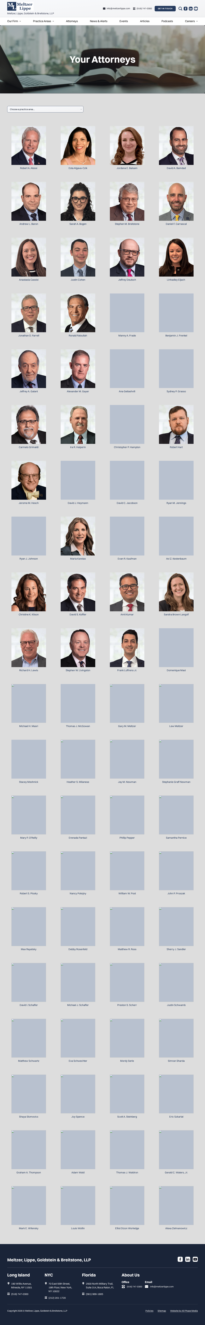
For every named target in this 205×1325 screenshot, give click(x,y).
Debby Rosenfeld (77, 949)
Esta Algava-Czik (78, 168)
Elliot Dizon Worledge (127, 1228)
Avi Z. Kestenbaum (176, 558)
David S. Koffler (78, 614)
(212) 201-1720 (57, 1297)
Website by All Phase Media (184, 1310)
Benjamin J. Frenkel (176, 335)
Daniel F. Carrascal (176, 223)
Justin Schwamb (176, 1005)
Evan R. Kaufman (127, 558)
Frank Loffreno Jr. (127, 670)
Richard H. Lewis (28, 670)
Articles (144, 21)
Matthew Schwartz (28, 1060)
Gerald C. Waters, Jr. (176, 1172)
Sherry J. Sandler (176, 949)
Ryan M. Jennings (176, 503)
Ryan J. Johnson (29, 558)
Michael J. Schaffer (78, 1005)
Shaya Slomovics (28, 1116)
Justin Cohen (78, 279)
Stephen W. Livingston (78, 670)
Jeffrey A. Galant (29, 391)
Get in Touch (165, 8)
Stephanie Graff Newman (176, 782)
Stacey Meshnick (28, 782)
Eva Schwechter (78, 1060)
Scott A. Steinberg (127, 1116)
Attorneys (72, 21)
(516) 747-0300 (19, 1294)
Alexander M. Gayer (78, 391)
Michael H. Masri (28, 726)
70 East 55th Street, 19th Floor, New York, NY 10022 (60, 1287)
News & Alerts (98, 21)
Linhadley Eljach (176, 279)
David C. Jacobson (127, 503)
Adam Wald (78, 1172)
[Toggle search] (180, 8)
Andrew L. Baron (28, 223)
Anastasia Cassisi (28, 279)
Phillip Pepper (127, 837)
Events (124, 21)
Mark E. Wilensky (28, 1228)
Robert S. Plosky (29, 893)
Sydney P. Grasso (176, 391)
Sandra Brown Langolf (176, 614)
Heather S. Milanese (78, 782)
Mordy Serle (127, 1060)
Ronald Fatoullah (78, 335)
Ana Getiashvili (127, 391)
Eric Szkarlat (176, 1116)
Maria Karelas (78, 558)
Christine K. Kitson (29, 614)
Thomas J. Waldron (127, 1172)
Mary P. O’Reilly (28, 837)
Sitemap (162, 1310)
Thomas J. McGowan (78, 726)
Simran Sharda (176, 1060)
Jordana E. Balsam (127, 168)
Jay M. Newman (127, 782)
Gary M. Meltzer (127, 726)
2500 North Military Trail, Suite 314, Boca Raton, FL (100, 1285)
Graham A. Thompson (28, 1172)
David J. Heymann (78, 503)
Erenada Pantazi (78, 837)
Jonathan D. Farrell (28, 335)
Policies (149, 1310)
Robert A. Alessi (28, 168)
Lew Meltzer (176, 726)
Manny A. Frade (127, 335)
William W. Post (127, 893)
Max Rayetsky (28, 949)
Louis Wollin (78, 1228)
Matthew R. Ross (127, 949)
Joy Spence (78, 1116)
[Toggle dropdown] (20, 21)
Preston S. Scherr (127, 1005)
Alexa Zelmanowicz (176, 1228)
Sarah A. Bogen (77, 223)
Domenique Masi (176, 670)
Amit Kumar (127, 614)
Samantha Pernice (176, 837)
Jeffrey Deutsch (127, 279)
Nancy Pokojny (78, 893)
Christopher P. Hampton (127, 447)
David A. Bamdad (176, 168)
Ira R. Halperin (78, 447)
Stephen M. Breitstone (127, 223)
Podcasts (167, 21)
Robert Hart (176, 447)
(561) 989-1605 (94, 1294)
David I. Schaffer (29, 1005)
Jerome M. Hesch (29, 503)
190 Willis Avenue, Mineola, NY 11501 (21, 1285)
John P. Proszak (176, 893)
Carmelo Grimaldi (28, 447)
